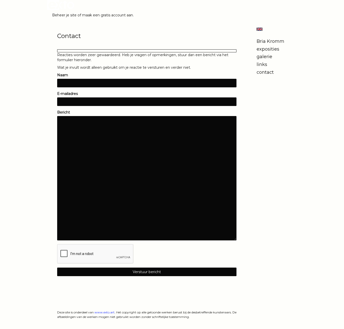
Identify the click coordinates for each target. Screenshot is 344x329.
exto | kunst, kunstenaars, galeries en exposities (61, 5)
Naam (62, 75)
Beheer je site (64, 15)
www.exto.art (104, 312)
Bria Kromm (270, 41)
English (259, 29)
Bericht (63, 112)
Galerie (264, 56)
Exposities (268, 49)
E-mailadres (67, 93)
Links (262, 64)
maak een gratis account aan (107, 15)
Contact (265, 72)
